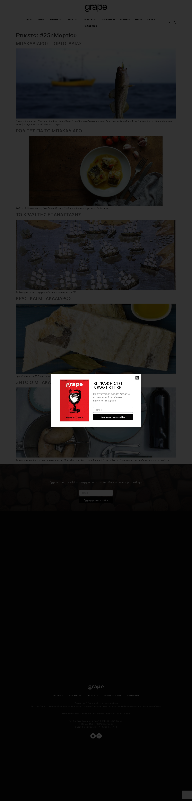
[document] (96, 400)
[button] (137, 378)
